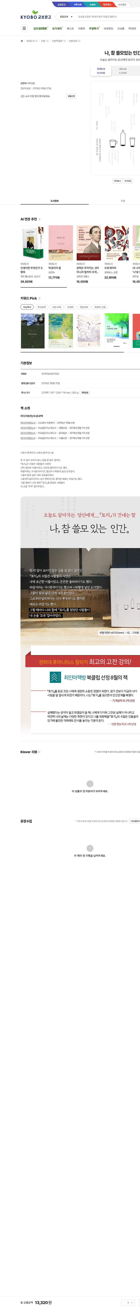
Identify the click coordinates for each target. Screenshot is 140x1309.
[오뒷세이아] (116, 252)
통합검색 (64, 16)
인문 (43, 41)
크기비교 (127, 181)
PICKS (132, 28)
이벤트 (81, 28)
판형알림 (85, 392)
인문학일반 (57, 41)
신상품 (120, 28)
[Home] (21, 41)
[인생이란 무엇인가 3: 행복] (32, 254)
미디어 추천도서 (27, 422)
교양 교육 (56, 308)
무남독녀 (27, 308)
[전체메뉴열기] (24, 28)
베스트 (70, 28)
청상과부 (84, 308)
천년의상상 (25, 88)
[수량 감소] (124, 1303)
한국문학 (42, 308)
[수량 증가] (132, 1303)
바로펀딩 (108, 28)
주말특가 (94, 28)
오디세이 (57, 28)
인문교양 (73, 41)
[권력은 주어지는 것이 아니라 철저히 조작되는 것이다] (88, 254)
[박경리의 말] (60, 252)
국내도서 (30, 41)
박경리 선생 (100, 308)
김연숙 (23, 83)
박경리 (70, 308)
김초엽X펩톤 (40, 28)
